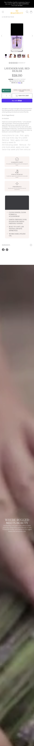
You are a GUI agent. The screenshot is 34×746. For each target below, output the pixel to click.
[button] (3, 12)
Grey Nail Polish (8, 17)
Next (32, 36)
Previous (1, 36)
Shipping (10, 79)
